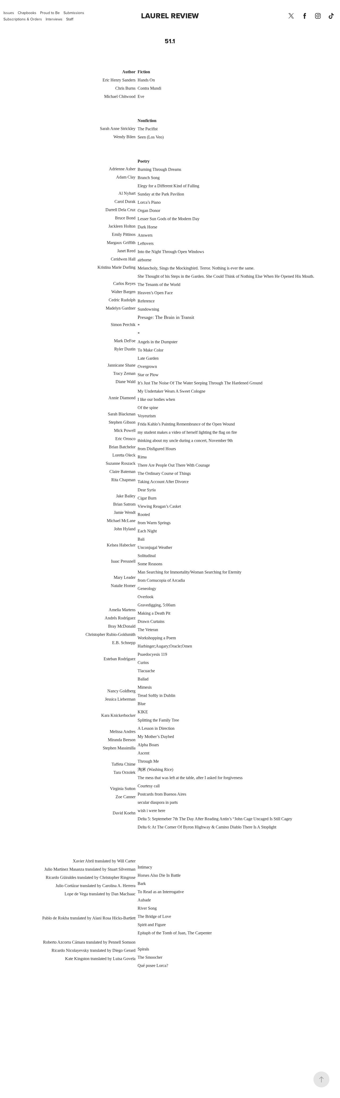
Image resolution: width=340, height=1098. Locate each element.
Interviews (54, 19)
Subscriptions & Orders (22, 19)
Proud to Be (50, 12)
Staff (69, 19)
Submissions (73, 12)
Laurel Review (170, 15)
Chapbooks (27, 12)
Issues (8, 12)
